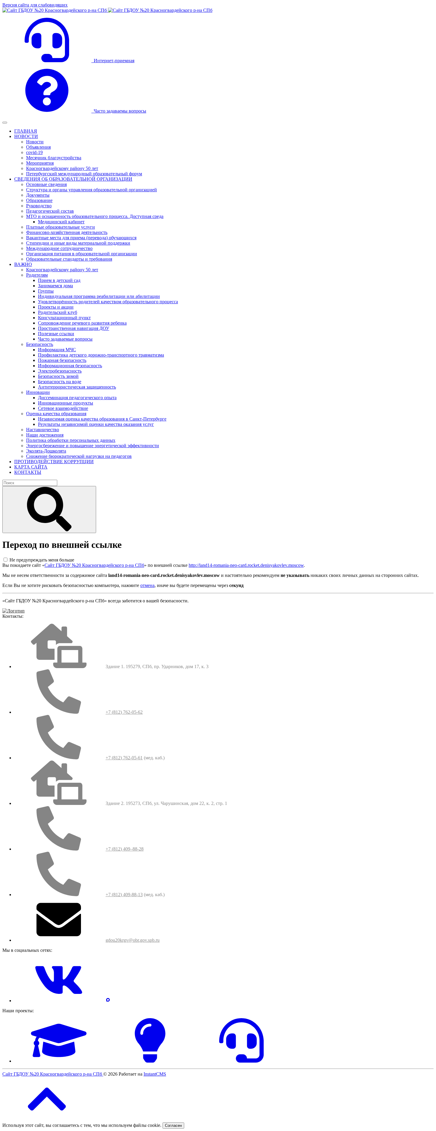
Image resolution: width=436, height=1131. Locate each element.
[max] (108, 1000)
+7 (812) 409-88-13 (124, 894)
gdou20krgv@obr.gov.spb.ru (133, 940)
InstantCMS (155, 1074)
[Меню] (4, 122)
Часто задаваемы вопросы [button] (118, 110)
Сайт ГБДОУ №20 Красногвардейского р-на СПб (94, 565)
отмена (147, 585)
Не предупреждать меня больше (41, 559)
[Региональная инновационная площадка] (150, 1060)
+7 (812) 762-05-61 (124, 757)
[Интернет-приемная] (241, 1060)
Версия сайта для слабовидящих (35, 4)
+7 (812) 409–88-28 (125, 848)
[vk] (58, 1000)
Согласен (173, 1125)
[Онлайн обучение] (58, 1060)
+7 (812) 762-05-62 (124, 712)
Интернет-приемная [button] (112, 60)
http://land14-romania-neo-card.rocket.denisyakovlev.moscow (246, 565)
